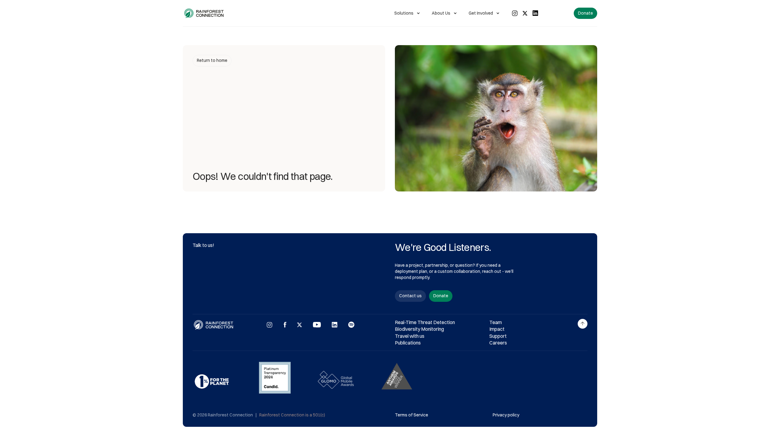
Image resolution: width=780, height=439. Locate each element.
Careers (498, 343)
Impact (497, 329)
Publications (408, 343)
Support (498, 336)
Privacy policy (506, 415)
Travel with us (409, 336)
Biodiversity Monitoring (419, 329)
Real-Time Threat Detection (425, 322)
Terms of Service (411, 415)
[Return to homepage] (204, 13)
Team (495, 322)
